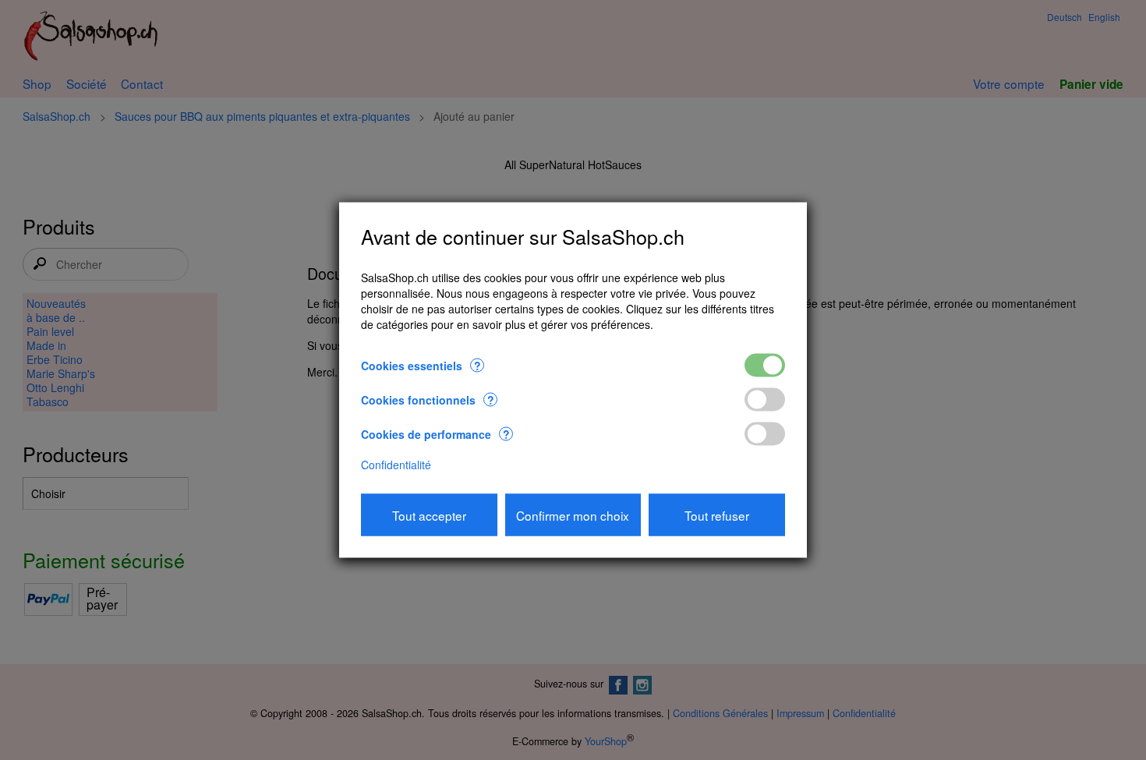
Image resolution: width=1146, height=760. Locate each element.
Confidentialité (396, 464)
